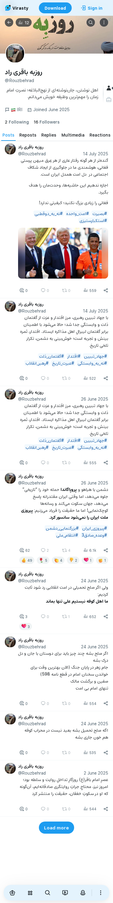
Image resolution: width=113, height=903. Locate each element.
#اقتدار (73, 356)
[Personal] (109, 100)
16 (47, 122)
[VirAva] (82, 892)
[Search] (90, 22)
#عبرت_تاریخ (63, 363)
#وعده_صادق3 (94, 535)
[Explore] (30, 892)
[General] (109, 88)
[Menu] (104, 22)
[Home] (12, 892)
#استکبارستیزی (93, 220)
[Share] (105, 290)
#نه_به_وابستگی (92, 363)
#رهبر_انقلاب (37, 363)
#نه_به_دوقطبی (49, 213)
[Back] (9, 22)
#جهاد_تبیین (95, 356)
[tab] (8, 135)
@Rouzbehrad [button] (32, 154)
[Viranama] (65, 892)
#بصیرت (100, 213)
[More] (100, 892)
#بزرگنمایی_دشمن (62, 528)
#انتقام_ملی (67, 535)
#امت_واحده (77, 213)
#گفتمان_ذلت (51, 356)
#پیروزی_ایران (94, 528)
